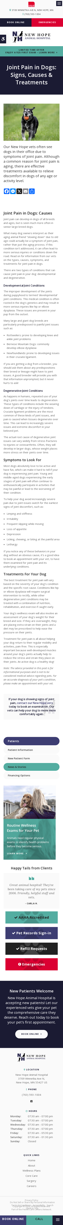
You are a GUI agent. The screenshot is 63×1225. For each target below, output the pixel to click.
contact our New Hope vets (35, 703)
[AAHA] (31, 4)
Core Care (32, 1175)
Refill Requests (33, 948)
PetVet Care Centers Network (36, 1209)
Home (31, 1160)
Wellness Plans (32, 1170)
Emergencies (47, 22)
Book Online (15, 22)
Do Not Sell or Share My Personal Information (32, 1202)
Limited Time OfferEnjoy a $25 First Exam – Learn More (30, 51)
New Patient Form (19, 758)
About (31, 1165)
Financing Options (19, 775)
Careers (31, 1186)
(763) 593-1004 (32, 14)
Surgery (31, 1180)
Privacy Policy (31, 1200)
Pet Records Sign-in (33, 933)
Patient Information (20, 750)
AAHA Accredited (34, 917)
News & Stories (17, 767)
